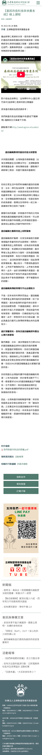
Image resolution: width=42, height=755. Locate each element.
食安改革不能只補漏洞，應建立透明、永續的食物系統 (19, 624)
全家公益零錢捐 (22, 751)
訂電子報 (21, 490)
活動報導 (9, 19)
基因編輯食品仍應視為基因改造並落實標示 (20, 641)
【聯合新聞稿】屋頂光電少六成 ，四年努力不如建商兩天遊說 (21, 600)
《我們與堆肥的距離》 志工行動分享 (22, 658)
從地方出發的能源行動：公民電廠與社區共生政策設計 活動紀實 (20, 665)
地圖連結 (7, 708)
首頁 (2, 19)
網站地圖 (13, 749)
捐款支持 (21, 476)
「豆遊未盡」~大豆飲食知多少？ (20, 671)
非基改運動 (22, 463)
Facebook (28, 749)
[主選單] (38, 3)
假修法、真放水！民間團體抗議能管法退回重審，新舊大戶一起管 (20, 591)
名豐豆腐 (14, 751)
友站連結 (6, 749)
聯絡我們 (21, 749)
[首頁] (15, 3)
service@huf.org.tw (9, 713)
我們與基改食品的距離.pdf (16, 449)
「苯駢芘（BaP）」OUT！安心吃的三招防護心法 (20, 632)
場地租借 (21, 483)
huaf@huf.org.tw (8, 726)
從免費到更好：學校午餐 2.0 (18, 606)
